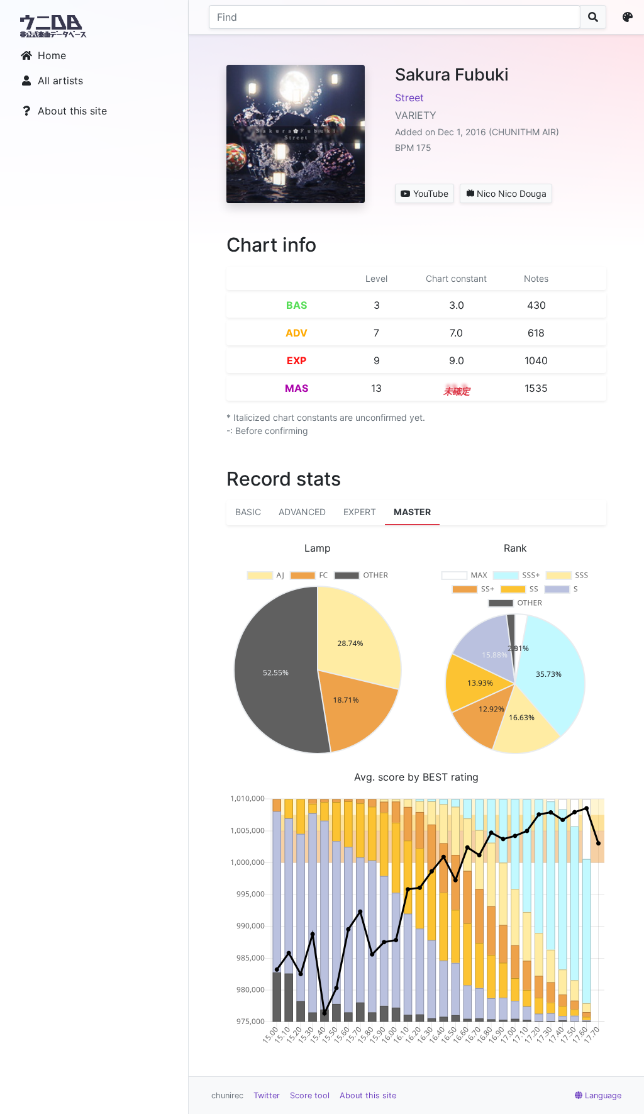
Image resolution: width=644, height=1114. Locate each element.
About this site (72, 110)
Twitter (266, 1095)
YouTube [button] (430, 193)
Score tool (310, 1095)
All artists (60, 80)
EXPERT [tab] (359, 511)
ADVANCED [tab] (302, 511)
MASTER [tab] (412, 511)
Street (409, 97)
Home (52, 55)
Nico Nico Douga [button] (512, 193)
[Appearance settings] (630, 17)
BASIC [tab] (248, 511)
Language (603, 1095)
